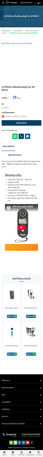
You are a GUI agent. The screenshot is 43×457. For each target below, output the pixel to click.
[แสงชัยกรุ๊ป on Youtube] (27, 443)
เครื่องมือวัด (18, 30)
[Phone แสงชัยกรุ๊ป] (15, 443)
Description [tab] (8, 146)
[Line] (15, 135)
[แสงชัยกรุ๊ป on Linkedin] (23, 443)
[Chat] (27, 135)
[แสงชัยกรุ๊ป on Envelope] (11, 443)
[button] (38, 3)
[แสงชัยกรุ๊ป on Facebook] (19, 443)
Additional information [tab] (15, 155)
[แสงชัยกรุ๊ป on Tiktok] (32, 443)
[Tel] (21, 135)
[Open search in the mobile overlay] (35, 3)
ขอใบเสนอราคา (21, 123)
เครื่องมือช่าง (6, 30)
